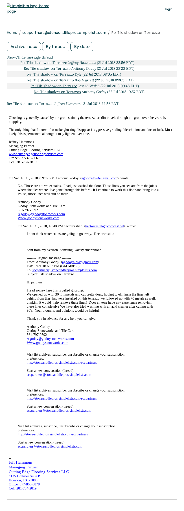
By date (82, 46)
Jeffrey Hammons (68, 103)
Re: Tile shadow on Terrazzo (47, 68)
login (168, 9)
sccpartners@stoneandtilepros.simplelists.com (64, 32)
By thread (55, 46)
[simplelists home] (28, 8)
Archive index (24, 46)
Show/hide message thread (30, 57)
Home (12, 32)
